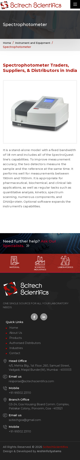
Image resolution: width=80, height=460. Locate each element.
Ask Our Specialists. (29, 243)
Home (7, 42)
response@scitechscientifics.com (31, 381)
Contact (14, 353)
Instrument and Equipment (32, 42)
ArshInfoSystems (49, 451)
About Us (15, 333)
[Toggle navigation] (75, 4)
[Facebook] (34, 316)
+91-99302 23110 (20, 393)
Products (15, 338)
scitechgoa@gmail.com (25, 420)
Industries (16, 348)
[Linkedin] (43, 316)
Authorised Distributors (25, 343)
